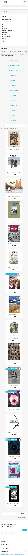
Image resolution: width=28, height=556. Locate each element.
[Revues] (13, 114)
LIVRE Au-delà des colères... (14, 503)
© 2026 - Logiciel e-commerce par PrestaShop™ (13, 554)
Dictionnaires (6, 23)
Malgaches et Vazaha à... (14, 220)
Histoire (4, 28)
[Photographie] (13, 104)
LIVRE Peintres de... (14, 385)
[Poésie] (13, 109)
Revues (4, 40)
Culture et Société (7, 21)
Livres (5, 16)
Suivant (24, 514)
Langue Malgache (7, 30)
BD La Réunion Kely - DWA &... (14, 172)
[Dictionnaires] (13, 69)
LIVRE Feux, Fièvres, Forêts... (14, 362)
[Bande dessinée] (13, 59)
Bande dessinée (6, 19)
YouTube (6, 533)
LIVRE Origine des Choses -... (14, 149)
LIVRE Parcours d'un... (14, 338)
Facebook (2, 533)
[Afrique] (13, 119)
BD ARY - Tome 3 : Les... (14, 409)
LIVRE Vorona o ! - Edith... (14, 291)
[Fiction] (13, 79)
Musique (4, 32)
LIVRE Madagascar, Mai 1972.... (14, 243)
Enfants (4, 25)
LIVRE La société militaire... (14, 432)
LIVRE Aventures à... (14, 314)
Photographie (6, 36)
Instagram (13, 533)
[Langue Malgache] (13, 89)
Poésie (4, 38)
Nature (4, 34)
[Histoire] (13, 84)
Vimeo (10, 533)
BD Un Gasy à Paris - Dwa (14, 196)
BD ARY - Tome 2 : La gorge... (14, 456)
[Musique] (13, 94)
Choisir (14, 125)
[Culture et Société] (13, 64)
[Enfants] (13, 74)
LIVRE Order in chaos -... (14, 267)
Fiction (4, 26)
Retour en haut (21, 517)
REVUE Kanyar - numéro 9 (14, 480)
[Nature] (13, 99)
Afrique (4, 42)
